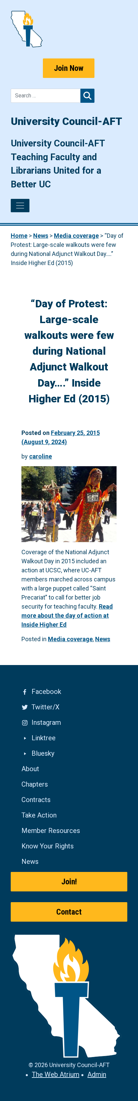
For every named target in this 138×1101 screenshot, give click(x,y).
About (30, 769)
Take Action (39, 815)
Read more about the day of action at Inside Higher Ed (67, 615)
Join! (69, 881)
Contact (69, 912)
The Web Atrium (55, 1074)
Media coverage (70, 639)
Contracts (36, 800)
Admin (96, 1074)
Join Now (68, 68)
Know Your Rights (47, 846)
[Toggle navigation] (20, 205)
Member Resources (50, 831)
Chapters (34, 784)
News (102, 639)
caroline (40, 456)
